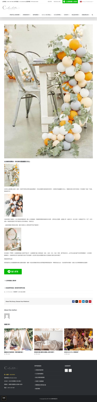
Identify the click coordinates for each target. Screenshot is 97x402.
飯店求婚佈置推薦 (39, 377)
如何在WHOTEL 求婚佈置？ (41, 352)
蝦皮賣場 (37, 388)
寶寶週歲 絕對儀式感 (40, 385)
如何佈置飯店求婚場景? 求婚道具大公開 (74, 352)
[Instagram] (70, 370)
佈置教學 (15, 291)
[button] (92, 14)
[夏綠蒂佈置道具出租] (18, 368)
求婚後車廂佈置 (39, 370)
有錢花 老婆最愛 (39, 381)
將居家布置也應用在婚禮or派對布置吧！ (14, 352)
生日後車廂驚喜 (39, 373)
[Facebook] (66, 370)
